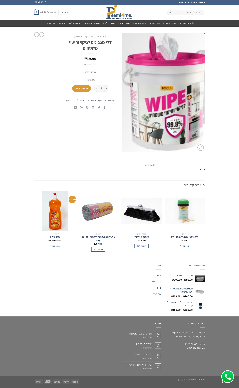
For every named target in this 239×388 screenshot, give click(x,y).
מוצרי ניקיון (125, 23)
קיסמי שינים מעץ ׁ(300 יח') (185, 237)
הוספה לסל (81, 88)
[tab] (183, 169)
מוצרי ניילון (110, 23)
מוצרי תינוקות (91, 100)
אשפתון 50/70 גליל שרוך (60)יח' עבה (98, 238)
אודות (158, 275)
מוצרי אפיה (155, 23)
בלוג (159, 287)
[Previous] (204, 224)
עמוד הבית (101, 36)
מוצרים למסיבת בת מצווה (141, 333)
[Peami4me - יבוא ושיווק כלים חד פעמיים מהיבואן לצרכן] (119, 12)
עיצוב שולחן (74, 23)
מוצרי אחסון (170, 23)
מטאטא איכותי (141, 237)
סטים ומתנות (140, 23)
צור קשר (61, 23)
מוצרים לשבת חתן (144, 344)
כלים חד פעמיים (187, 23)
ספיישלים (51, 23)
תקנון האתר (155, 281)
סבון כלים (55, 237)
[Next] (35, 224)
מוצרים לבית (80, 100)
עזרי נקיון (78, 36)
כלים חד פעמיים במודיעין (141, 364)
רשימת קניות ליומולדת (142, 354)
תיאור (202, 169)
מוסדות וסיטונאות (92, 23)
